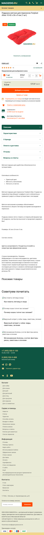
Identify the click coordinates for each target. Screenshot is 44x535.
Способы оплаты (8, 419)
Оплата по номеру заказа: (11, 500)
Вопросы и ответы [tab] (10, 158)
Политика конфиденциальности (12, 524)
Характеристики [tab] (10, 133)
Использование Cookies (10, 450)
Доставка (6, 457)
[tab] (22, 127)
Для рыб (5, 391)
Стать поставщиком (9, 465)
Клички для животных (10, 432)
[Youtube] (11, 375)
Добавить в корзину (22, 90)
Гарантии (6, 416)
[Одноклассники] (7, 375)
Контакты (6, 490)
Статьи (5, 414)
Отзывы (5, 442)
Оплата (5, 460)
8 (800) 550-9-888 (9, 357)
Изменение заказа (9, 424)
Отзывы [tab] (6, 152)
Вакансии (6, 488)
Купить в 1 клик (22, 95)
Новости (5, 411)
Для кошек (6, 388)
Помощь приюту (8, 445)
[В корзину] (40, 75)
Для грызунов (7, 398)
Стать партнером (8, 485)
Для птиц (6, 396)
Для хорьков (7, 401)
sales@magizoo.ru (7, 519)
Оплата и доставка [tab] (11, 146)
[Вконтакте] (3, 375)
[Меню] (41, 3)
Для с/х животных (8, 403)
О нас (4, 483)
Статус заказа (7, 455)
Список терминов (8, 434)
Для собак (6, 386)
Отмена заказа (7, 426)
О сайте (5, 467)
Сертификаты (7, 462)
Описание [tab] (7, 127)
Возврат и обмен (8, 421)
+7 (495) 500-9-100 (10, 351)
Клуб (4, 470)
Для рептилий (7, 393)
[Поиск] (26, 3)
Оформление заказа (9, 452)
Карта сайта (6, 447)
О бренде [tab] (7, 140)
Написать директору (13, 368)
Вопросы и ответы (8, 429)
